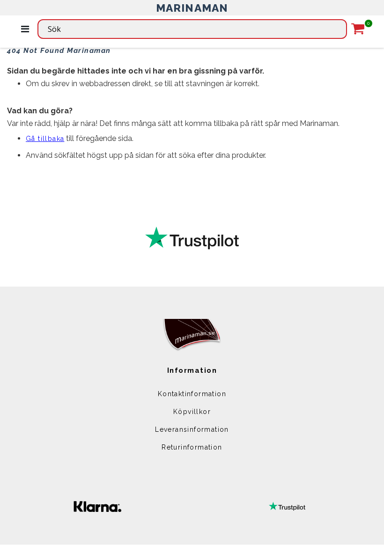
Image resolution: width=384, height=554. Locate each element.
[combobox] (192, 29)
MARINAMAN (192, 7)
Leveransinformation (192, 429)
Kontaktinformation (192, 394)
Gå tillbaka (45, 138)
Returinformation (192, 447)
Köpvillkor (192, 411)
